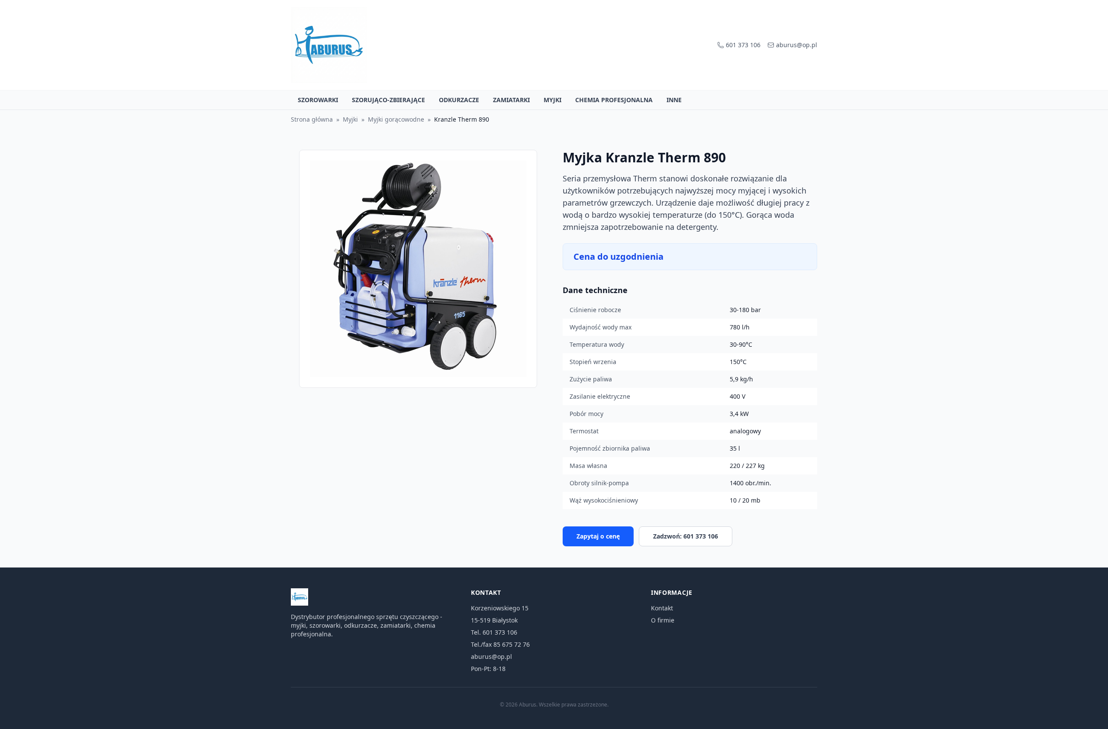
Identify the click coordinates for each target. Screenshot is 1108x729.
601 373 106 (743, 45)
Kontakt (662, 608)
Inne (674, 100)
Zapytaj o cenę (598, 536)
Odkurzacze (459, 100)
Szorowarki (318, 100)
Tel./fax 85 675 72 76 (500, 644)
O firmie (662, 620)
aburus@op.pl (796, 45)
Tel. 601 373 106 (494, 632)
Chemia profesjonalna (614, 100)
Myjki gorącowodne (396, 119)
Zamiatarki (511, 100)
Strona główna (312, 119)
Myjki (552, 100)
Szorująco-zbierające (388, 100)
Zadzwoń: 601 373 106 (685, 536)
